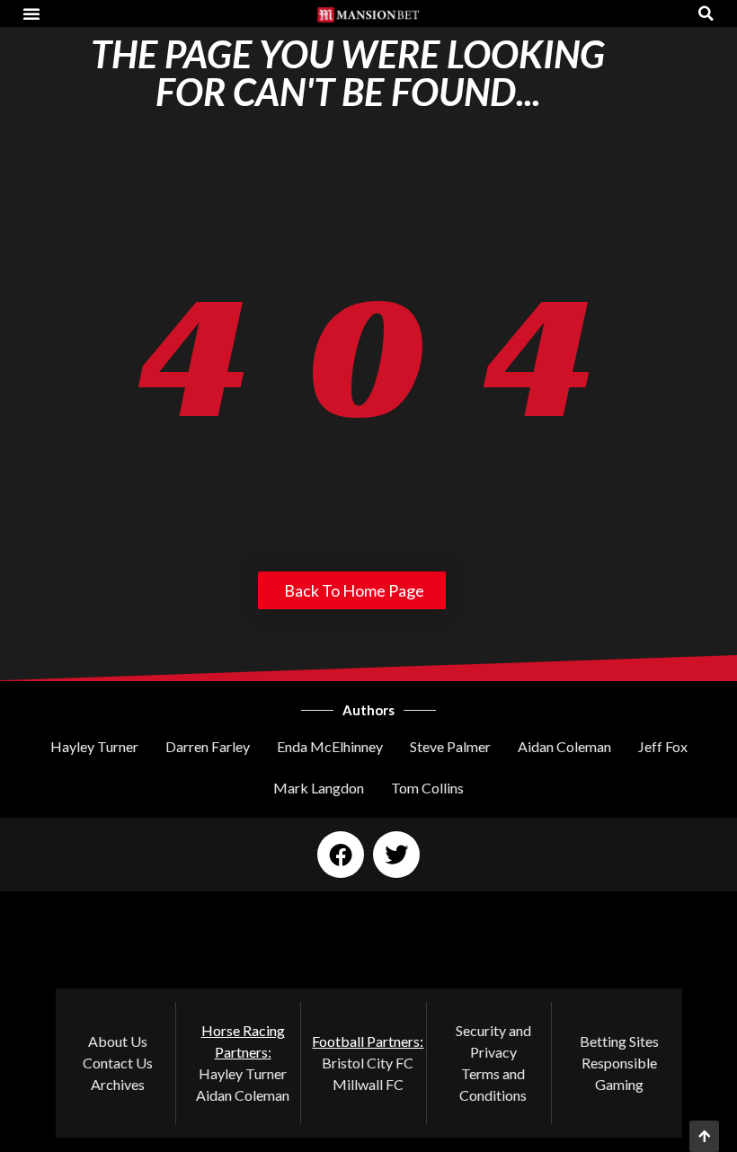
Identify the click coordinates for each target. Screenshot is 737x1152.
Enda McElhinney (330, 746)
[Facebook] (340, 854)
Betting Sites (619, 1041)
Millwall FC (368, 1084)
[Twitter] (396, 854)
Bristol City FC (367, 1062)
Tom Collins (427, 787)
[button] (31, 13)
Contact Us (118, 1062)
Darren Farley (207, 746)
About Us (117, 1041)
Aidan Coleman (564, 746)
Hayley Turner (94, 746)
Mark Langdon (318, 787)
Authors (368, 710)
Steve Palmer (450, 746)
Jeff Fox (663, 746)
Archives (118, 1084)
